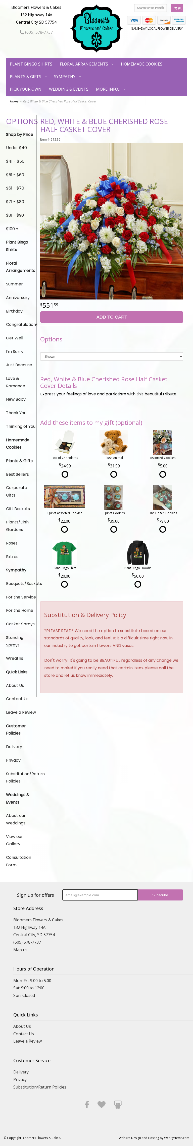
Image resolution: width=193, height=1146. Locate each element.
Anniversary (18, 297)
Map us (20, 949)
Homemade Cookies (141, 64)
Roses (12, 543)
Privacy (13, 760)
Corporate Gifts (16, 491)
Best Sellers (17, 474)
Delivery (14, 747)
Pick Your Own (25, 89)
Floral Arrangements (84, 64)
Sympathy (64, 76)
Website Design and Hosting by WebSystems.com (154, 1138)
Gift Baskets (18, 509)
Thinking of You (20, 426)
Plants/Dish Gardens (17, 525)
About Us (15, 685)
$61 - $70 (15, 188)
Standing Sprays (14, 641)
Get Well (14, 338)
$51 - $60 (15, 175)
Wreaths (14, 658)
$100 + (12, 229)
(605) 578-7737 (38, 32)
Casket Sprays (20, 624)
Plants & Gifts (25, 76)
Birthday (14, 311)
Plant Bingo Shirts (31, 64)
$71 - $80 (15, 202)
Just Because (19, 365)
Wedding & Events (68, 89)
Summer (14, 284)
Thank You (16, 413)
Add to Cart (111, 317)
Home (14, 101)
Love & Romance (15, 382)
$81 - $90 (15, 215)
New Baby (16, 399)
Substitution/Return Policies (21, 777)
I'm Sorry (14, 351)
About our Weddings (16, 819)
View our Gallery (14, 840)
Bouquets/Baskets (21, 583)
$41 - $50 (15, 161)
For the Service (21, 597)
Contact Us (17, 699)
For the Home (19, 610)
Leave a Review (21, 712)
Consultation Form (18, 861)
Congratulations (21, 324)
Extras (12, 557)
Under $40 (16, 148)
